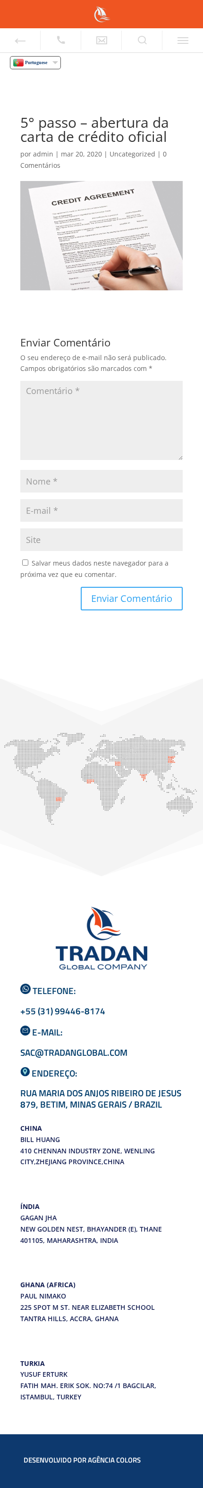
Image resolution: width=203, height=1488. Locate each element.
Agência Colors (115, 1460)
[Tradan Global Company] (101, 13)
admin (43, 153)
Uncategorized (132, 153)
